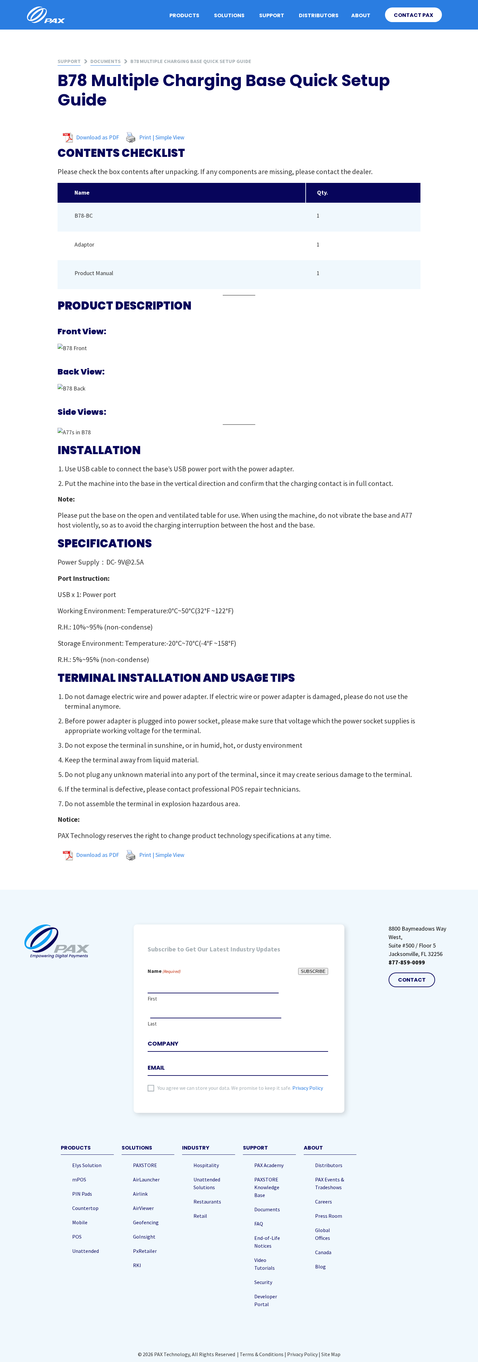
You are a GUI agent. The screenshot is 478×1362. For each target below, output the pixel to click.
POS (77, 1236)
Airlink (140, 1193)
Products (184, 15)
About (360, 15)
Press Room (328, 1216)
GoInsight (144, 1236)
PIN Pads (82, 1193)
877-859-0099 (407, 962)
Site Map (330, 1354)
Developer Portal (265, 1300)
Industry (195, 1148)
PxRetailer (145, 1251)
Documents (267, 1209)
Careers (323, 1201)
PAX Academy (269, 1165)
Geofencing (146, 1222)
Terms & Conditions (262, 1354)
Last (152, 1024)
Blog (320, 1266)
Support (271, 15)
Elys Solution (86, 1165)
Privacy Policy (307, 1088)
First (152, 999)
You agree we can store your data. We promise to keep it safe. (240, 1088)
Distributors (319, 15)
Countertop (85, 1208)
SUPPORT (69, 61)
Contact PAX (413, 15)
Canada (323, 1252)
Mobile (79, 1222)
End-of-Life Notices (267, 1242)
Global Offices (322, 1234)
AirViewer (143, 1208)
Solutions (229, 15)
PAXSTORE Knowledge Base (266, 1187)
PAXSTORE (145, 1165)
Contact (412, 980)
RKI (137, 1265)
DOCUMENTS (105, 61)
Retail (200, 1216)
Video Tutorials (264, 1264)
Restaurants (207, 1201)
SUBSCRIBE (313, 971)
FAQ (258, 1223)
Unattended (85, 1251)
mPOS (79, 1179)
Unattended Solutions (206, 1183)
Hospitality (206, 1165)
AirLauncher (146, 1179)
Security (263, 1282)
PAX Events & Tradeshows (329, 1183)
